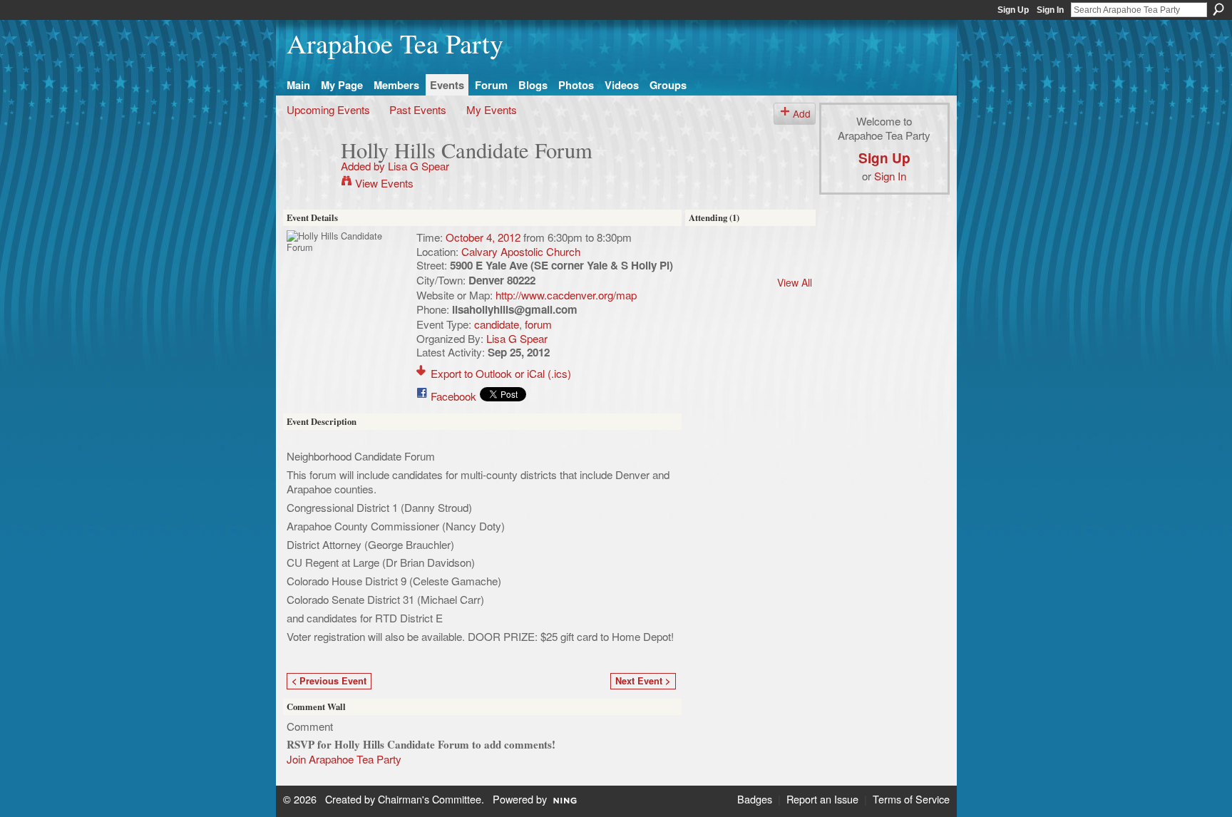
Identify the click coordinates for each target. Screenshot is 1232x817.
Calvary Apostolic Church (520, 251)
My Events (491, 109)
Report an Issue (822, 798)
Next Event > (642, 680)
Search (1218, 9)
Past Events (417, 109)
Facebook (453, 396)
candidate (496, 324)
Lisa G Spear (418, 165)
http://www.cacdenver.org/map (566, 294)
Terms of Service (911, 798)
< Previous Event (329, 680)
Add (802, 113)
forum (538, 324)
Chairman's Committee (429, 798)
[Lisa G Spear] (309, 176)
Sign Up (1013, 10)
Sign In (1050, 10)
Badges (754, 798)
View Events (384, 182)
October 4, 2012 (483, 237)
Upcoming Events (328, 109)
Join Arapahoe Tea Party (344, 758)
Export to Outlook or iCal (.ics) (501, 373)
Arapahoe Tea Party (395, 43)
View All (794, 282)
